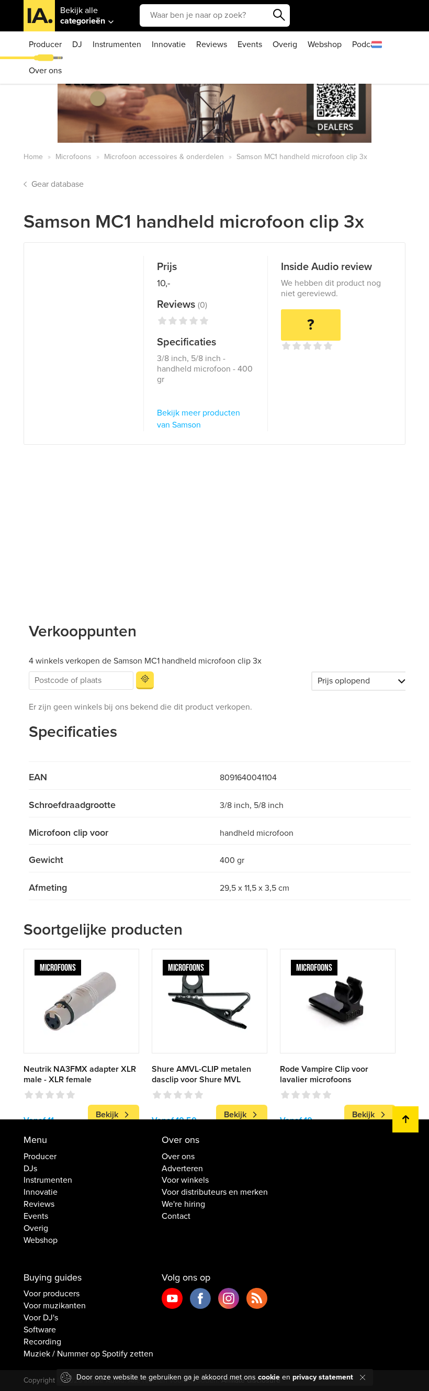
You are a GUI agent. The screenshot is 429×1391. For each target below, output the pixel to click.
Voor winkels (185, 1180)
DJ (77, 44)
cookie (269, 1377)
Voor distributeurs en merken (215, 1192)
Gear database (57, 184)
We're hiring (183, 1204)
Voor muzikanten (55, 1305)
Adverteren (182, 1168)
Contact (176, 1216)
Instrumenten (117, 44)
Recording (42, 1342)
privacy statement (322, 1377)
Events (250, 44)
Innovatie (169, 44)
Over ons (45, 70)
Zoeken (279, 15)
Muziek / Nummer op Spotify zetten (88, 1354)
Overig (285, 44)
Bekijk (107, 1114)
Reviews (211, 44)
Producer (45, 44)
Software (40, 1330)
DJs (30, 1168)
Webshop (325, 44)
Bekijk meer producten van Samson (198, 419)
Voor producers (52, 1293)
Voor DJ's (41, 1318)
